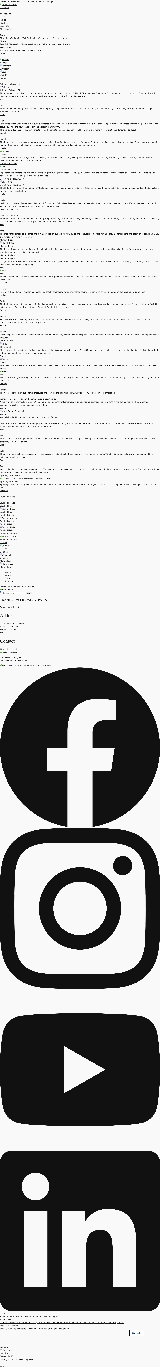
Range (3, 20)
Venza (3, 408)
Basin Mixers (16, 38)
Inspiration (9, 572)
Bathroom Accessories (21, 50)
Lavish (3, 194)
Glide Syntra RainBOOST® (12, 179)
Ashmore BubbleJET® (10, 84)
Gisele (3, 148)
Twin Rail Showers (8, 44)
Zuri (2, 460)
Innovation (9, 575)
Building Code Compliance (98, 1322)
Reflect (3, 295)
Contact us (5, 1322)
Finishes (4, 23)
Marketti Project (7, 255)
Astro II (3, 99)
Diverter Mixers (60, 38)
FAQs (12, 1322)
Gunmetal (4, 552)
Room (2, 17)
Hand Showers (63, 44)
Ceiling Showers (49, 44)
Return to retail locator (10, 607)
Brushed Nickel (7, 524)
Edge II (3, 133)
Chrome (3, 542)
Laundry (19, 1316)
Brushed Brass (6, 506)
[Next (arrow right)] (3, 1366)
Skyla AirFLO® (6, 341)
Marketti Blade (6, 240)
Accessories (45, 1316)
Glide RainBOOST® (8, 163)
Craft (2, 114)
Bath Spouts (5, 50)
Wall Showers (35, 44)
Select (3, 325)
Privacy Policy (117, 1322)
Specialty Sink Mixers (10, 475)
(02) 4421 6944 (9, 649)
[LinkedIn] (80, 1310)
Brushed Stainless (8, 533)
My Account (30, 1)
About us (9, 581)
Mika (2, 267)
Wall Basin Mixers (30, 38)
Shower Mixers (46, 38)
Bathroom (11, 1316)
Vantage (3, 383)
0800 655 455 (6, 1)
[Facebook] (80, 827)
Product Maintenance (76, 1322)
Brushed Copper (7, 515)
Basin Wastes (38, 50)
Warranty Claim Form (38, 1322)
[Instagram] (80, 988)
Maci (2, 224)
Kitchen (3, 1316)
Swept (3, 356)
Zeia (2, 429)
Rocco (3, 310)
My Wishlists (19, 1)
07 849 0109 (6, 1350)
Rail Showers (23, 44)
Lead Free (4, 26)
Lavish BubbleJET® (9, 209)
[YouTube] (80, 1149)
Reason (3, 283)
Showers (35, 1316)
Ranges (54, 1316)
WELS (17, 1322)
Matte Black (5, 561)
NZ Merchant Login (44, 1)
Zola (2, 445)
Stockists (9, 578)
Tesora (3, 368)
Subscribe (136, 1333)
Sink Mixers (5, 38)
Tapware (27, 1316)
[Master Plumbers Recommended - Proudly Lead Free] (25, 665)
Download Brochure (57, 1322)
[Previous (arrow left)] (1, 1366)
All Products (5, 14)
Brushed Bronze (7, 497)
